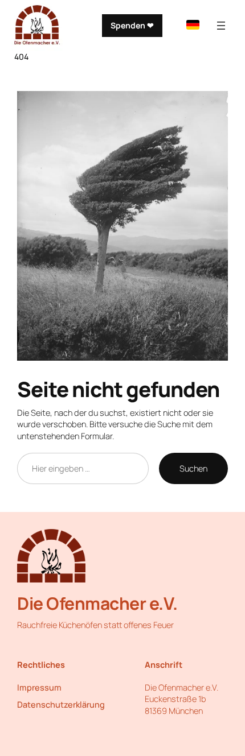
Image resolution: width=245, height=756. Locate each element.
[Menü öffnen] (221, 25)
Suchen (193, 468)
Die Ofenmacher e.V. (97, 603)
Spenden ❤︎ (132, 25)
